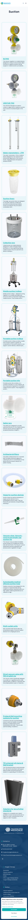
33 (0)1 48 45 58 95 (7, 849)
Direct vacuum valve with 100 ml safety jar (13, 675)
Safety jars (7, 423)
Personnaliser (14, 916)
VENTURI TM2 (8, 103)
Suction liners (8, 199)
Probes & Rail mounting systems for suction (12, 717)
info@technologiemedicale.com (10, 852)
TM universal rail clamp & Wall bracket (13, 764)
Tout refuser (14, 913)
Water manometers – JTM (13, 153)
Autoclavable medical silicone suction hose (12, 583)
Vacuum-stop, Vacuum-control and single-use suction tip (12, 538)
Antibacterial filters (11, 454)
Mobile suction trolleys (12, 291)
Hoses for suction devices (13, 495)
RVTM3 (6, 59)
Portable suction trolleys (13, 339)
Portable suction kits (11, 381)
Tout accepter (14, 909)
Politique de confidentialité (7, 906)
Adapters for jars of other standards (13, 810)
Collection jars (9, 243)
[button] (23, 3)
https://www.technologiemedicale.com (12, 855)
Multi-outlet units (10, 626)
